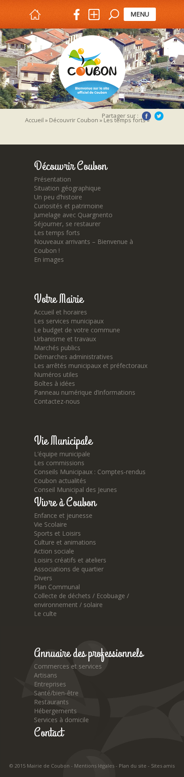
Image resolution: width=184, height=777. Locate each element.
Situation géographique (67, 188)
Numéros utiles (56, 374)
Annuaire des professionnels (88, 653)
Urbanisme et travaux (65, 339)
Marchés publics (57, 347)
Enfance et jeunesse (63, 515)
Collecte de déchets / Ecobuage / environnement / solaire (81, 600)
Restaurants (51, 702)
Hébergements (55, 711)
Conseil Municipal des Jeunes (75, 489)
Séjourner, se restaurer (67, 223)
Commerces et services (68, 666)
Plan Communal (57, 587)
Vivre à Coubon (65, 502)
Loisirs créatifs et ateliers (70, 560)
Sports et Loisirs (57, 533)
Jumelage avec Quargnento (73, 215)
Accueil (34, 120)
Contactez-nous (57, 401)
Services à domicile (61, 719)
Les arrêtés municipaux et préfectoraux (90, 365)
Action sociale (54, 551)
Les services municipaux (69, 321)
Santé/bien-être (56, 693)
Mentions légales (94, 765)
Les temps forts (57, 232)
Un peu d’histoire (58, 197)
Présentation (52, 179)
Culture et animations (65, 542)
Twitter (159, 116)
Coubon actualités (60, 480)
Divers (43, 578)
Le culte (45, 613)
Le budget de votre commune (77, 330)
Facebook (146, 116)
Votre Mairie (58, 299)
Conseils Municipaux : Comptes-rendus (90, 471)
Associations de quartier (69, 569)
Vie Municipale (63, 441)
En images (49, 259)
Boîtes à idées (54, 383)
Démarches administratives (73, 356)
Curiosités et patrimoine (68, 206)
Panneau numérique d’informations (84, 392)
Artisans (45, 675)
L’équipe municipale (62, 454)
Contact (48, 732)
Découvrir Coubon (73, 120)
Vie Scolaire (50, 524)
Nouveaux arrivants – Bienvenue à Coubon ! (83, 246)
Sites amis (163, 765)
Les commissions (59, 463)
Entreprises (50, 684)
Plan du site (132, 765)
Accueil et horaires (60, 312)
